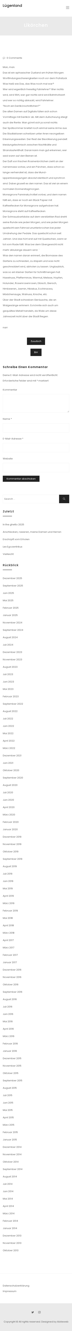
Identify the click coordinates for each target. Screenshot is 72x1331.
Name (7, 419)
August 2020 (10, 785)
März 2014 (9, 1213)
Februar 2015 (10, 1132)
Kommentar (10, 389)
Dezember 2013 (12, 1235)
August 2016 (10, 999)
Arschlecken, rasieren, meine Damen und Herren (32, 532)
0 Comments (14, 58)
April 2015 (8, 1117)
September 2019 (12, 859)
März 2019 (8, 903)
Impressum (9, 1291)
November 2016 (12, 977)
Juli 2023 (8, 674)
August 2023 (10, 667)
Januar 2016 (10, 1051)
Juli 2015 (7, 1095)
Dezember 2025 (12, 578)
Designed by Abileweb (54, 1321)
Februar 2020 (11, 822)
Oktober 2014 (11, 1162)
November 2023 (12, 659)
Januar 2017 (10, 962)
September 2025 (13, 585)
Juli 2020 (8, 792)
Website (8, 458)
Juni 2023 (8, 681)
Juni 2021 (8, 763)
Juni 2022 (8, 726)
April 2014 (8, 1206)
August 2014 (10, 1176)
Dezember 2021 (12, 755)
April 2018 (8, 925)
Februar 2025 (11, 608)
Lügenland (12, 5)
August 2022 (10, 711)
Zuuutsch (36, 341)
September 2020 (13, 777)
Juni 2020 (8, 800)
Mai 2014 (8, 1198)
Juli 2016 (7, 1006)
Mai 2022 (8, 733)
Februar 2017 (10, 955)
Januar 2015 (10, 1139)
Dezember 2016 (12, 969)
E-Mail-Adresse (13, 438)
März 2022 (9, 748)
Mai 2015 (8, 1110)
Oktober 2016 (10, 984)
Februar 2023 (11, 696)
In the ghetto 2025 (13, 524)
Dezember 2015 (12, 1058)
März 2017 (8, 947)
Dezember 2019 (12, 837)
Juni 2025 (8, 593)
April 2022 (9, 741)
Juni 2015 (8, 1102)
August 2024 (10, 637)
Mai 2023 (8, 689)
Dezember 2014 (12, 1147)
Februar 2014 (10, 1221)
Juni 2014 (8, 1191)
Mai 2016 (8, 1021)
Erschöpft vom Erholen (16, 539)
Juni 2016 (8, 1014)
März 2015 (8, 1125)
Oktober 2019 (10, 851)
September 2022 (13, 704)
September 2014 (13, 1169)
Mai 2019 (8, 888)
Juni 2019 (8, 881)
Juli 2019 (7, 873)
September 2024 (13, 630)
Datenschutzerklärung (16, 1285)
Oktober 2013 (10, 1250)
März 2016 (8, 1036)
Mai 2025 (8, 600)
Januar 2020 (10, 829)
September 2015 (12, 1080)
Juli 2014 (8, 1184)
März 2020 (9, 814)
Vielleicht (8, 554)
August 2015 (10, 1088)
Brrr (36, 352)
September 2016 (12, 992)
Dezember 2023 (12, 652)
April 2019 (8, 896)
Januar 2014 (10, 1228)
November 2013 (12, 1243)
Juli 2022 (8, 718)
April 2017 (8, 940)
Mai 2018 (8, 918)
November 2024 (12, 622)
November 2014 (12, 1154)
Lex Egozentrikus (12, 546)
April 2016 (8, 1029)
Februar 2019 (10, 910)
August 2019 (10, 866)
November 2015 (12, 1065)
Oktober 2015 (10, 1073)
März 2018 (8, 933)
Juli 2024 (8, 644)
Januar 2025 (10, 615)
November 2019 (12, 844)
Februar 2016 (10, 1043)
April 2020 (9, 807)
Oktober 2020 (11, 770)
